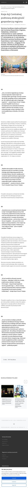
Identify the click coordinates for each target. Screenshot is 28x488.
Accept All (14, 478)
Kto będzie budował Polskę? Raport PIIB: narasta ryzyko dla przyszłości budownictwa (19, 403)
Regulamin (4, 454)
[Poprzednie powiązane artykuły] (22, 381)
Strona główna (4, 7)
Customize (14, 481)
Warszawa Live (5, 441)
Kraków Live (4, 443)
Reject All (14, 485)
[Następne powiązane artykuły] (25, 381)
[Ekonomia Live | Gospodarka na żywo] (4, 2)
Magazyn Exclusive (5, 445)
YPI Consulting (4, 439)
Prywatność (4, 458)
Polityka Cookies (5, 456)
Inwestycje (9, 7)
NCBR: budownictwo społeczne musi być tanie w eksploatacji (6, 401)
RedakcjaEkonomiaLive (8, 24)
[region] (14, 477)
